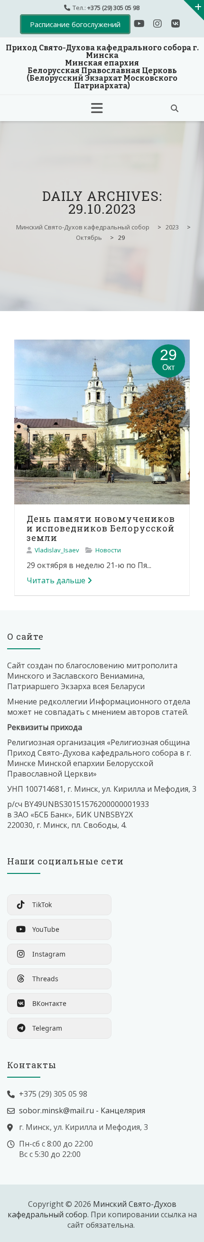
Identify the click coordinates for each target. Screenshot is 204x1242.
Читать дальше (56, 580)
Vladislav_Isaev (57, 550)
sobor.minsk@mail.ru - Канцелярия (82, 1110)
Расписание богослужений (75, 24)
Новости (108, 550)
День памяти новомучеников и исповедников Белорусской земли (101, 528)
